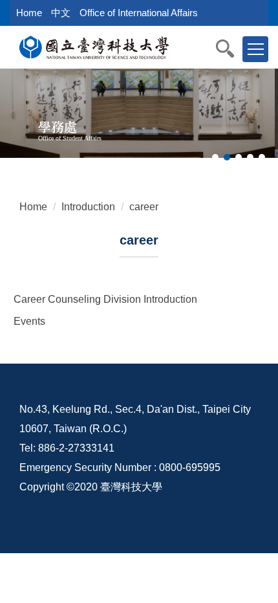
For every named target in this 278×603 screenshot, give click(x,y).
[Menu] (255, 49)
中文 (60, 12)
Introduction (88, 206)
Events (29, 321)
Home (29, 12)
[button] (231, 48)
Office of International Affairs (139, 12)
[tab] (215, 157)
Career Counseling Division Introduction (105, 299)
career (143, 206)
